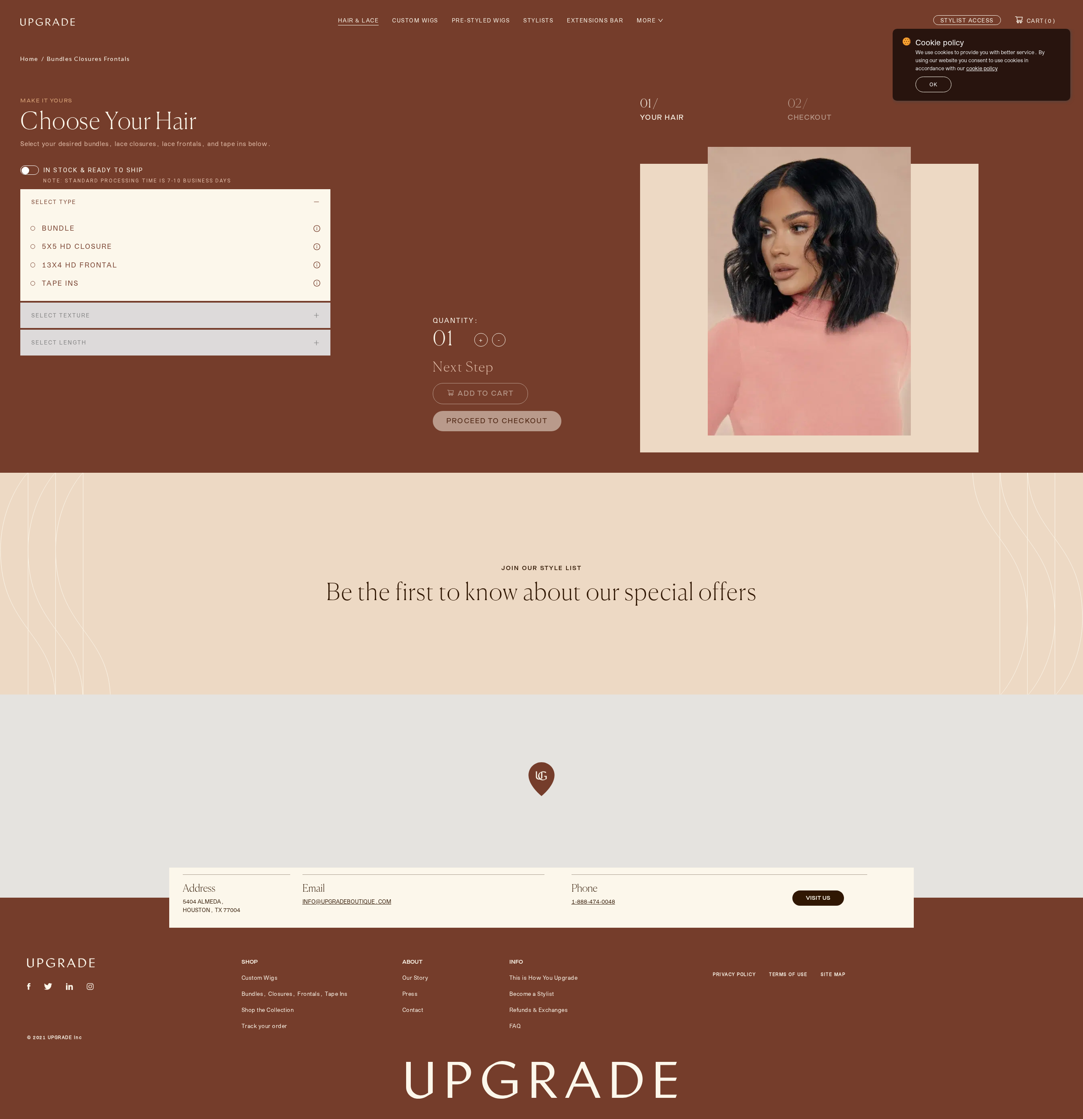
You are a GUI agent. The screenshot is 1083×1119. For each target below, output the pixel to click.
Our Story (415, 977)
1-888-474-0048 (593, 901)
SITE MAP (833, 974)
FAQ (515, 1026)
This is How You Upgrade (543, 977)
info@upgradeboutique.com (346, 901)
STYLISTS (538, 20)
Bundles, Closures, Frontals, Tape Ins (295, 993)
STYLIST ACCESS (967, 20)
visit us (818, 897)
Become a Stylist (531, 993)
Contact (412, 1009)
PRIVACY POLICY (734, 974)
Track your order (264, 1026)
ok (933, 84)
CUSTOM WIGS (415, 20)
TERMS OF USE (788, 974)
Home (29, 58)
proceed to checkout (497, 420)
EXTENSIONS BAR (595, 20)
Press (410, 993)
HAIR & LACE (358, 20)
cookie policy (982, 68)
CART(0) (1041, 20)
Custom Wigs (260, 977)
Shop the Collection (268, 1009)
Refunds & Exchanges (538, 1009)
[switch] (29, 170)
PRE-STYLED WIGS (481, 20)
